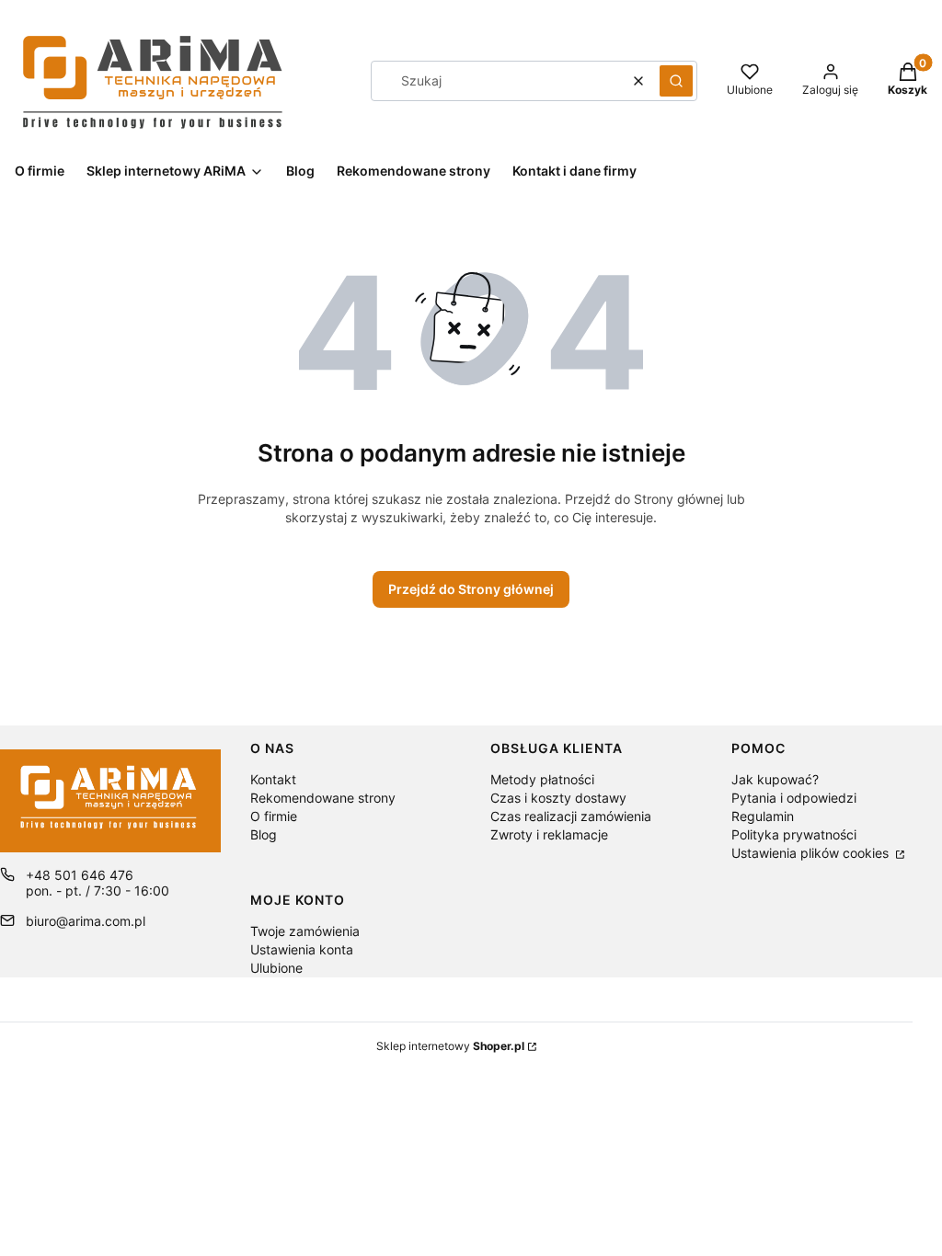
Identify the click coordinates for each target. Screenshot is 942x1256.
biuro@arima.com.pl (85, 921)
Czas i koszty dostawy (558, 797)
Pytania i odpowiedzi (793, 797)
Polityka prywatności (793, 834)
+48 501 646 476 (79, 875)
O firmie (273, 816)
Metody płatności (542, 779)
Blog (263, 834)
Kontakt (273, 779)
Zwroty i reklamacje (549, 834)
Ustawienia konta (301, 949)
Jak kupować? (775, 779)
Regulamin (762, 816)
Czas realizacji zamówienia (570, 816)
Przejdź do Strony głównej (471, 589)
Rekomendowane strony (323, 797)
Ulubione (276, 968)
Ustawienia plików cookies (811, 853)
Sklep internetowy (450, 1046)
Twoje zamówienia (305, 931)
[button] (676, 81)
